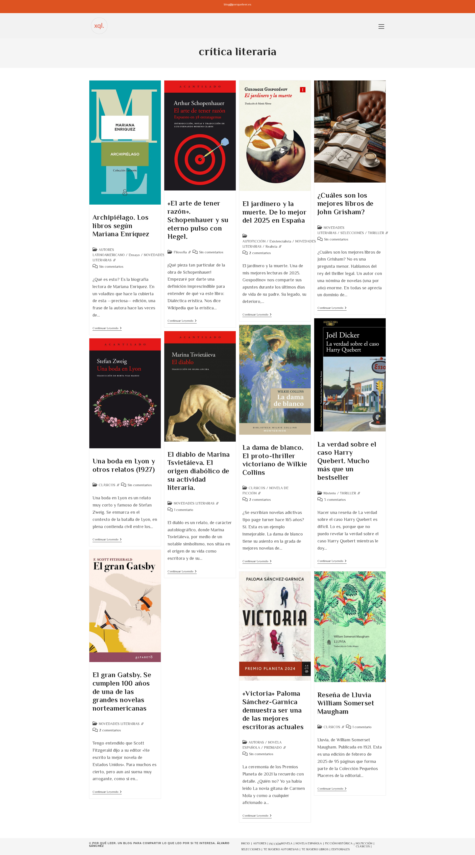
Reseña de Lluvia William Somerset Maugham (345, 703)
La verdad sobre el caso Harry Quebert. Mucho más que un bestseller (347, 460)
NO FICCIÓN (364, 843)
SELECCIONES (352, 233)
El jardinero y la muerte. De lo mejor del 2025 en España (274, 212)
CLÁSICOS (257, 488)
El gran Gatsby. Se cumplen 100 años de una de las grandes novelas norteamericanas (122, 691)
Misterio (330, 493)
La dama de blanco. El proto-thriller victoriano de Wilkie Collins (274, 460)
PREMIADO (273, 747)
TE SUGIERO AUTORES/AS (280, 849)
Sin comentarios (111, 266)
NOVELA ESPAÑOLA (309, 843)
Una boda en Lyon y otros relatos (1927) (124, 465)
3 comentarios (335, 500)
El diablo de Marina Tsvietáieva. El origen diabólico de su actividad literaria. (198, 471)
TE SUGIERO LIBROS (315, 849)
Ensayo (134, 255)
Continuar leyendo (107, 328)
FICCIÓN (275, 844)
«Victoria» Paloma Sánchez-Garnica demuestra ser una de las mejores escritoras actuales (273, 710)
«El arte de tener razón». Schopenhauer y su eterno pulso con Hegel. (198, 219)
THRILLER (376, 233)
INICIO (245, 843)
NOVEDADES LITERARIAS (194, 503)
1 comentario (183, 510)
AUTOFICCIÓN (253, 241)
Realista (271, 246)
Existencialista (280, 241)
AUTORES (259, 843)
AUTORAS (256, 742)
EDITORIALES (341, 849)
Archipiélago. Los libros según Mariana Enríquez (121, 226)
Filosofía (180, 252)
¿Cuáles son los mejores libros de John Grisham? (345, 203)
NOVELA (286, 843)
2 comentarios (260, 253)
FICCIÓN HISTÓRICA (339, 843)
